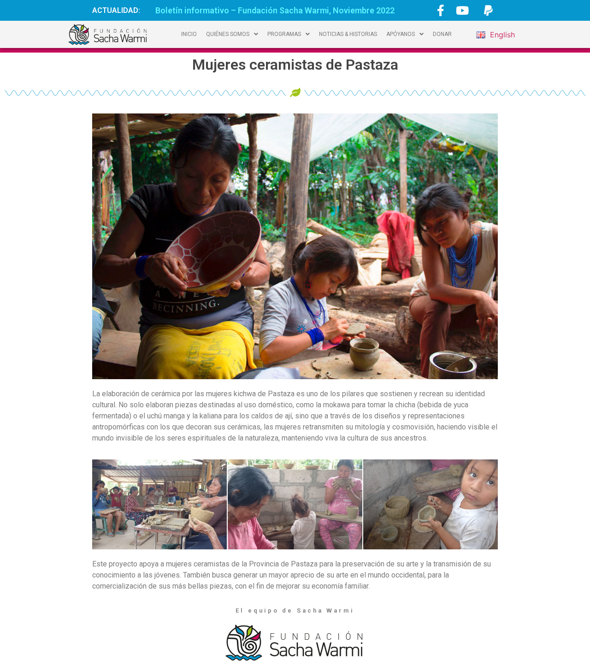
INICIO (189, 34)
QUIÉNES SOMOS (227, 34)
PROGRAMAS (284, 34)
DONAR (442, 34)
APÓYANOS (400, 34)
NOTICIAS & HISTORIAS (348, 34)
